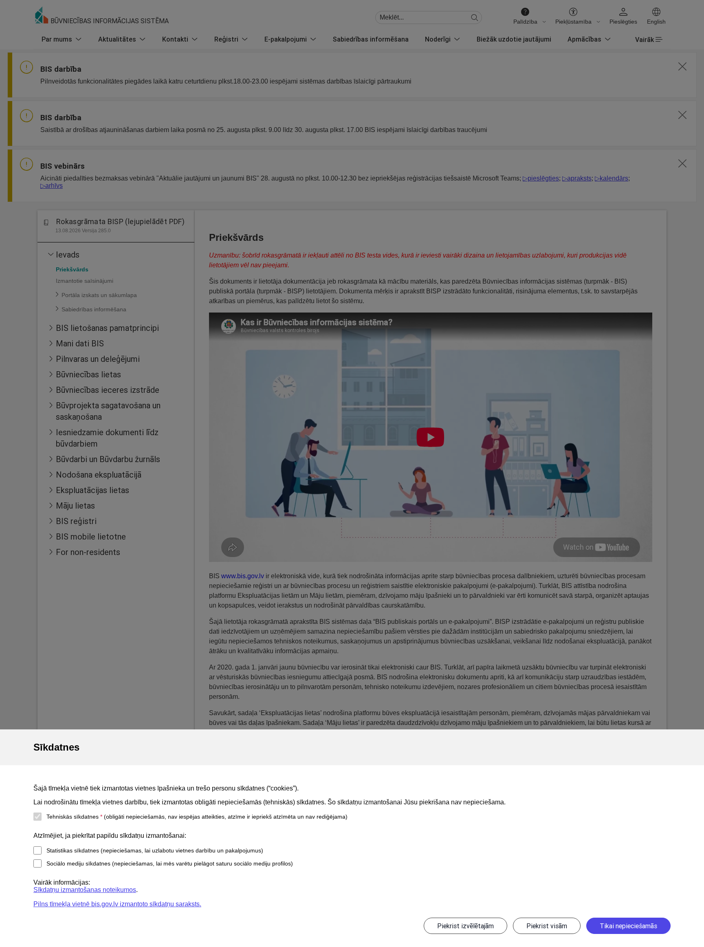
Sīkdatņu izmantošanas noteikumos (84, 889)
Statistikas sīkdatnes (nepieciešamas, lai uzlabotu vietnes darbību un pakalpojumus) (154, 850)
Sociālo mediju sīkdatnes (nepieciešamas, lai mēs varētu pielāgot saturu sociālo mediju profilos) (169, 863)
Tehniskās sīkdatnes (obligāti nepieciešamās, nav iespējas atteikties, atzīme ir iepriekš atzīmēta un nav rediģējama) (197, 816)
